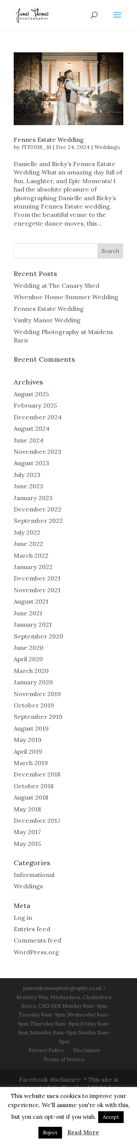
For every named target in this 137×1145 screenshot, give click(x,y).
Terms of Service (64, 1059)
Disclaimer (86, 1050)
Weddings (107, 147)
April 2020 (28, 659)
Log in (23, 917)
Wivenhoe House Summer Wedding (66, 297)
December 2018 (37, 774)
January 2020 (33, 682)
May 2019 (27, 739)
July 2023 (27, 474)
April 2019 (28, 751)
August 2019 (31, 728)
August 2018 (31, 797)
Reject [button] (50, 1132)
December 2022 (37, 509)
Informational (34, 874)
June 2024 (28, 440)
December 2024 (38, 417)
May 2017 (27, 832)
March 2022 (31, 555)
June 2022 (28, 543)
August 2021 (31, 601)
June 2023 (28, 486)
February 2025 (35, 405)
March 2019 (31, 763)
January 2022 (33, 567)
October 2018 (34, 786)
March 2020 (31, 670)
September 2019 (38, 716)
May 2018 (27, 809)
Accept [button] (111, 1117)
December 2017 (37, 820)
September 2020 (38, 636)
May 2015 (27, 843)
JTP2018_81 (36, 147)
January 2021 (33, 624)
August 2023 (31, 463)
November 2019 (37, 694)
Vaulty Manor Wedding (47, 320)
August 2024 (31, 428)
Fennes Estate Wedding (49, 139)
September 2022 (38, 520)
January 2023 (33, 498)
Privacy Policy (46, 1050)
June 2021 (28, 613)
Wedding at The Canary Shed (56, 285)
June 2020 (28, 647)
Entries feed (32, 929)
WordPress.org (36, 952)
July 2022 (27, 532)
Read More (83, 1132)
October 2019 (34, 705)
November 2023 (37, 451)
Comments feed (37, 940)
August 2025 (31, 394)
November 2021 (37, 590)
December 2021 (37, 578)
